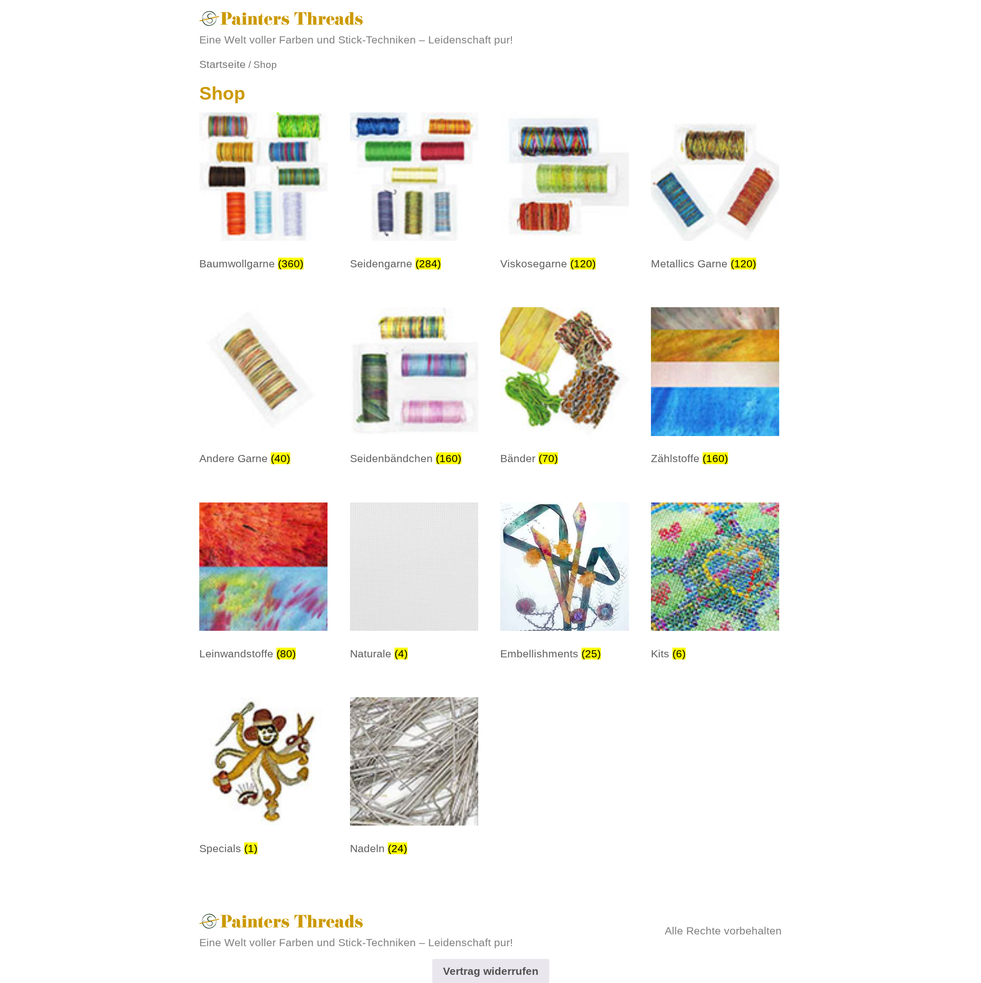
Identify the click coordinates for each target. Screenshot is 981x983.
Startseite (222, 64)
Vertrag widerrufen (491, 971)
